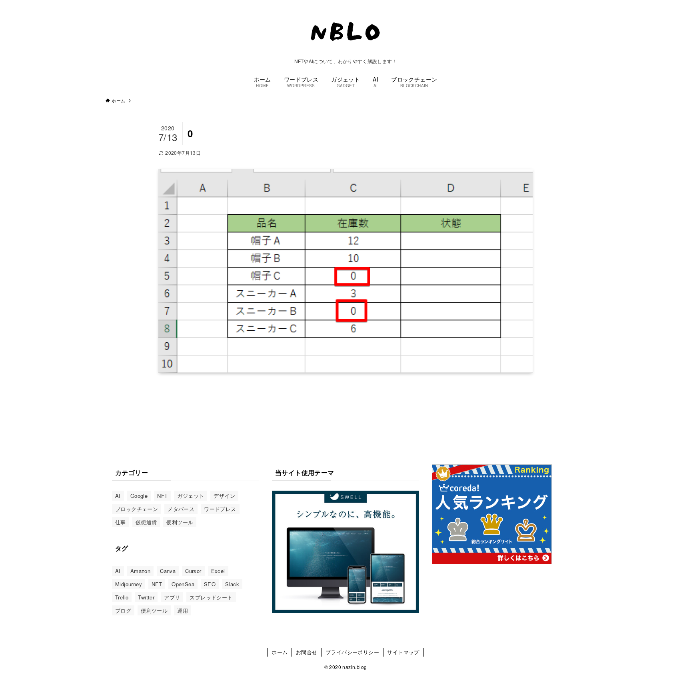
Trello (121, 597)
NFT (162, 495)
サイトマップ (403, 652)
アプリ (172, 597)
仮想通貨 (146, 522)
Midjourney (128, 584)
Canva (168, 571)
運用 (182, 610)
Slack (232, 584)
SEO (210, 584)
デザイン (224, 495)
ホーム (280, 652)
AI (118, 495)
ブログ (123, 610)
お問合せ (307, 652)
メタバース (181, 509)
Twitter (146, 597)
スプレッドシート (211, 597)
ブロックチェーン (136, 509)
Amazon (140, 571)
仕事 (120, 522)
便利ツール (179, 522)
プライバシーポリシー (352, 652)
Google (139, 495)
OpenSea (183, 584)
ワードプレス (220, 509)
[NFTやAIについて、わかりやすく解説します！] (345, 31)
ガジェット (190, 495)
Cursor (193, 571)
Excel (218, 571)
